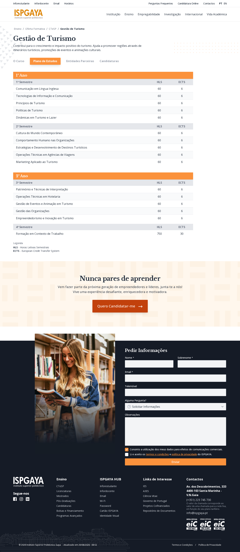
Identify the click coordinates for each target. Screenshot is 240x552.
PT (221, 3)
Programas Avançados (69, 515)
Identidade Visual (109, 515)
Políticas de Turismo (29, 110)
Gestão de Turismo (72, 28)
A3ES (146, 491)
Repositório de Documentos (159, 510)
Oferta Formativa (35, 28)
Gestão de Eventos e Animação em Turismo (44, 204)
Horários (68, 3)
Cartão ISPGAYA (109, 510)
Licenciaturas (63, 491)
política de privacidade (184, 454)
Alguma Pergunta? (135, 400)
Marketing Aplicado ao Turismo (37, 162)
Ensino (17, 28)
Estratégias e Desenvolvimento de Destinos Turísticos (51, 147)
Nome (129, 357)
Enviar (175, 462)
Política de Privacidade (209, 544)
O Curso (18, 61)
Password (105, 505)
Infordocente (41, 3)
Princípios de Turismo (30, 103)
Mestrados (62, 496)
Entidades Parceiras (80, 61)
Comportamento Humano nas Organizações (45, 140)
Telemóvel (131, 386)
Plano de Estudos (45, 61)
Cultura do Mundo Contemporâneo (39, 133)
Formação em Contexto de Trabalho (39, 234)
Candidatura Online (188, 3)
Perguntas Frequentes (161, 3)
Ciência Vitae (150, 496)
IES (145, 486)
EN (225, 3)
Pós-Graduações (65, 501)
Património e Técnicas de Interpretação (42, 189)
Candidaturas (109, 61)
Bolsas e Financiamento (70, 510)
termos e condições (157, 454)
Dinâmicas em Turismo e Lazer (36, 117)
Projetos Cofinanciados (156, 505)
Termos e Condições (182, 544)
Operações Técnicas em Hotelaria (38, 196)
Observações (132, 414)
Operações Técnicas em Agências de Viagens (45, 155)
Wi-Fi (102, 501)
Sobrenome (185, 357)
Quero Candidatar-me (116, 306)
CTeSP (52, 28)
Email (56, 3)
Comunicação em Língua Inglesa (37, 89)
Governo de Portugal (155, 501)
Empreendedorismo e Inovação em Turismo (45, 218)
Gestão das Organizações (32, 211)
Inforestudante (21, 3)
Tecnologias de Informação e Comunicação (44, 96)
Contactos (209, 3)
